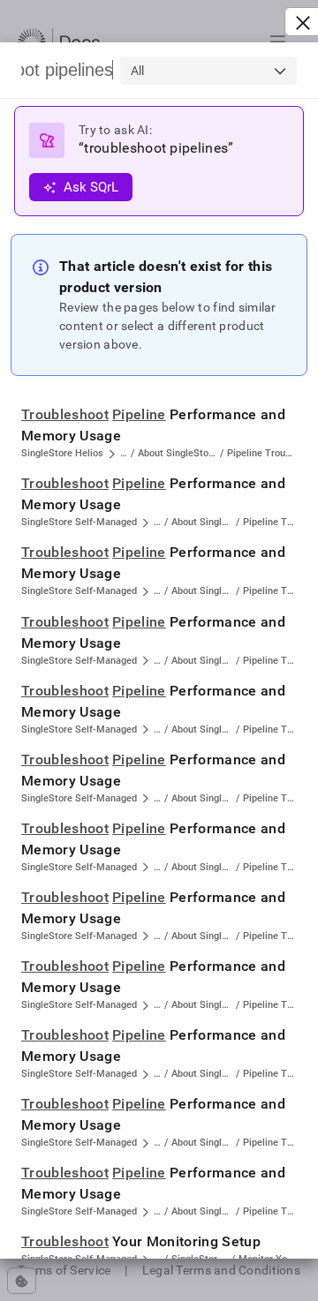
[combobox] (208, 70)
